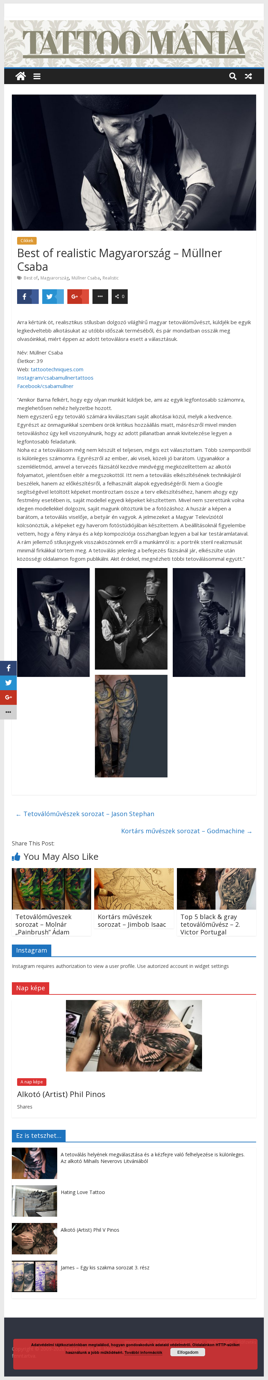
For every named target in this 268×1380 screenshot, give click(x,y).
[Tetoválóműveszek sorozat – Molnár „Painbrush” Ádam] (51, 872)
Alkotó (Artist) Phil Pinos (61, 1094)
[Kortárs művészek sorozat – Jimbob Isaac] (134, 872)
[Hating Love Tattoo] (36, 1189)
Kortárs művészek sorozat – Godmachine (187, 831)
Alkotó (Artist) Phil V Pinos (90, 1229)
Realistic (111, 278)
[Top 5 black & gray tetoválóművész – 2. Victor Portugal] (216, 872)
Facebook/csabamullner (45, 385)
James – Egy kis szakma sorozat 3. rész (105, 1267)
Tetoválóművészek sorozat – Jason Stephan (84, 814)
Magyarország (54, 278)
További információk (143, 1352)
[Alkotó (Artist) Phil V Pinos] (36, 1226)
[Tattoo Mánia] (134, 24)
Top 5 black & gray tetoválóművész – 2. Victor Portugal (210, 924)
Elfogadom (188, 1352)
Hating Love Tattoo (83, 1192)
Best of (31, 278)
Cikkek (27, 241)
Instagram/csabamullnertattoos (55, 377)
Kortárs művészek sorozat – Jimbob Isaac (132, 920)
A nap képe (32, 1082)
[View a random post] (248, 76)
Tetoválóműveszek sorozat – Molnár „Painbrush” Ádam (43, 924)
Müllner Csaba (86, 278)
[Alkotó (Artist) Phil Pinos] (134, 1003)
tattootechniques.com (57, 369)
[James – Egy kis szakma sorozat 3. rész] (36, 1264)
